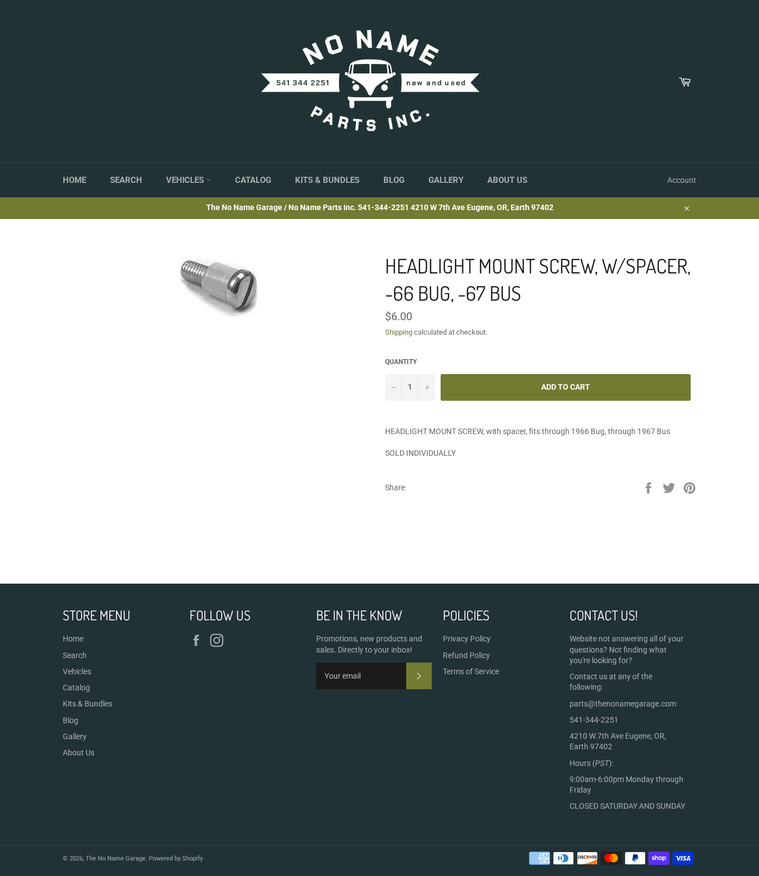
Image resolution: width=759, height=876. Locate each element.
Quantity (401, 362)
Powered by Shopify (176, 858)
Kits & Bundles (327, 180)
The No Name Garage (116, 858)
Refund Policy (466, 655)
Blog (394, 180)
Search (126, 180)
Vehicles (186, 180)
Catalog (253, 180)
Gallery (445, 180)
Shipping (398, 332)
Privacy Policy (467, 638)
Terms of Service (471, 671)
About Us (507, 180)
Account (681, 180)
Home (74, 180)
